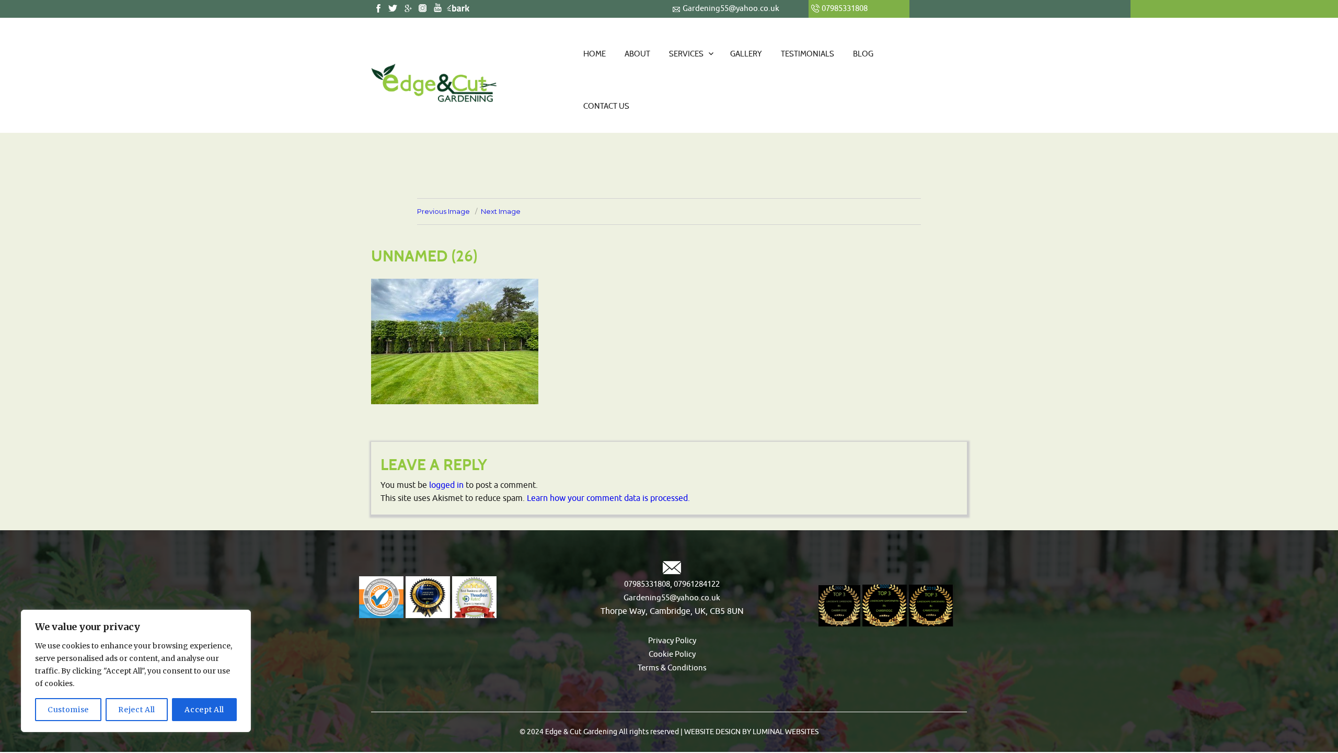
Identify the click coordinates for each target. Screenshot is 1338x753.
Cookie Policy (672, 654)
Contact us (606, 106)
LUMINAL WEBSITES (784, 731)
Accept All (204, 709)
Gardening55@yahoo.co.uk (731, 9)
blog (863, 54)
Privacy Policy (672, 641)
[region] (136, 671)
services (686, 54)
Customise (68, 709)
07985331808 (647, 584)
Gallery (746, 54)
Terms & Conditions (672, 668)
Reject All (136, 709)
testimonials (807, 54)
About (637, 54)
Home (594, 54)
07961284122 (696, 584)
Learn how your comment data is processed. (608, 498)
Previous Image (443, 211)
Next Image (501, 211)
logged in (446, 485)
